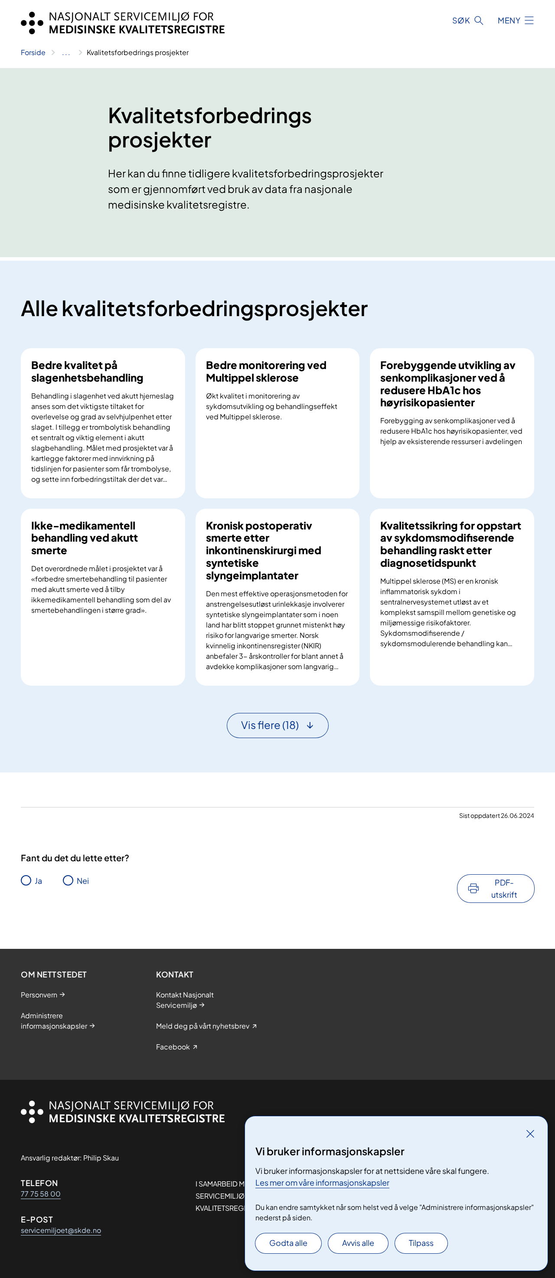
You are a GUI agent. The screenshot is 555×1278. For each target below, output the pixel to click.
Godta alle (288, 1243)
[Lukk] (530, 1134)
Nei (83, 881)
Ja (38, 881)
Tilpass (421, 1243)
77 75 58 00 (41, 1193)
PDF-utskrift (504, 888)
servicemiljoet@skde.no (61, 1230)
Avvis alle (358, 1243)
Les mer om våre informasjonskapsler (322, 1182)
